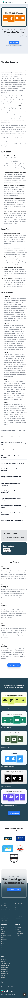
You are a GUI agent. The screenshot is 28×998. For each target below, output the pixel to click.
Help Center (4, 927)
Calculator (6, 549)
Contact (3, 977)
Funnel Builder (4, 918)
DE (6, 982)
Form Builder (4, 906)
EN (3, 982)
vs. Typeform (18, 931)
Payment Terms (5, 965)
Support (3, 933)
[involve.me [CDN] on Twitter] (8, 986)
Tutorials (3, 931)
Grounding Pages (5, 945)
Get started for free (14, 889)
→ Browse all (4, 920)
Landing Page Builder (6, 910)
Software (17, 914)
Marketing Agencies (20, 916)
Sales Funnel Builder (6, 914)
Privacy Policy (4, 967)
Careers (3, 949)
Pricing (3, 941)
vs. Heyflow (17, 935)
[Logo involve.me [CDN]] (7, 2)
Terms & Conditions (5, 963)
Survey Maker (4, 912)
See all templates (14, 813)
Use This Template (14, 665)
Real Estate (17, 910)
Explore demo (15, 17)
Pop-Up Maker (4, 916)
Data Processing (5, 969)
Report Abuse (4, 973)
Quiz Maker (4, 903)
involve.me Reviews (6, 935)
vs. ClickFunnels (19, 933)
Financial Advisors (19, 903)
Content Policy (4, 971)
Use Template (14, 42)
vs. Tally (17, 929)
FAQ (2, 929)
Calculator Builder (5, 908)
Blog (2, 937)
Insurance (17, 906)
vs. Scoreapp (18, 927)
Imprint (3, 961)
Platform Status (4, 943)
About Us (3, 959)
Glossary (3, 947)
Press (2, 951)
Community (4, 939)
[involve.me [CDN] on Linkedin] (11, 986)
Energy (17, 908)
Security (3, 975)
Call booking (7, 551)
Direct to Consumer (19, 912)
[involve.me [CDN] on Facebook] (5, 986)
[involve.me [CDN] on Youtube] (2, 986)
